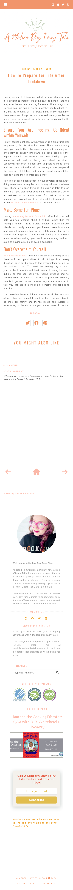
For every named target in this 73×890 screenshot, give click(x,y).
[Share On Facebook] (36, 323)
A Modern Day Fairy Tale (32, 878)
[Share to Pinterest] (45, 323)
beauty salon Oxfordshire (25, 202)
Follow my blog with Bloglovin (19, 493)
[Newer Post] (8, 472)
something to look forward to (29, 216)
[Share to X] (28, 323)
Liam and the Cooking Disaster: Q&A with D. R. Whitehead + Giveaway (36, 721)
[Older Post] (64, 472)
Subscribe (36, 800)
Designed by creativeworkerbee (36, 884)
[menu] (5, 4)
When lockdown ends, (16, 255)
